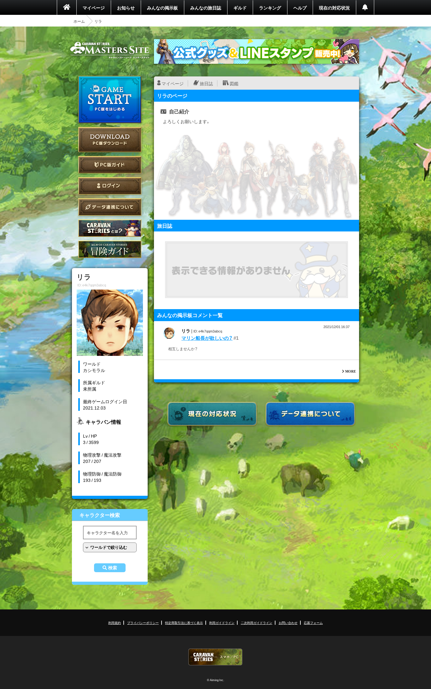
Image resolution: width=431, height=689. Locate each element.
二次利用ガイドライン (256, 622)
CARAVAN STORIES (215, 657)
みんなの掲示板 (162, 7)
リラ (185, 330)
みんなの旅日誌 (205, 7)
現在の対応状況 (334, 7)
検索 (112, 568)
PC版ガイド (109, 164)
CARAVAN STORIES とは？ (109, 228)
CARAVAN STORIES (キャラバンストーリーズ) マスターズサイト (110, 50)
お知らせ (126, 7)
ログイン (109, 186)
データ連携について (109, 207)
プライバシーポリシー (143, 622)
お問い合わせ (288, 622)
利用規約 (114, 622)
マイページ (94, 7)
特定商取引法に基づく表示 (184, 622)
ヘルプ (300, 7)
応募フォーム (313, 622)
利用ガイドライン (221, 622)
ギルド (240, 7)
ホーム (79, 21)
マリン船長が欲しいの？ (207, 337)
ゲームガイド (109, 249)
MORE (350, 371)
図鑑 (234, 83)
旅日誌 (206, 83)
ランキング (270, 7)
